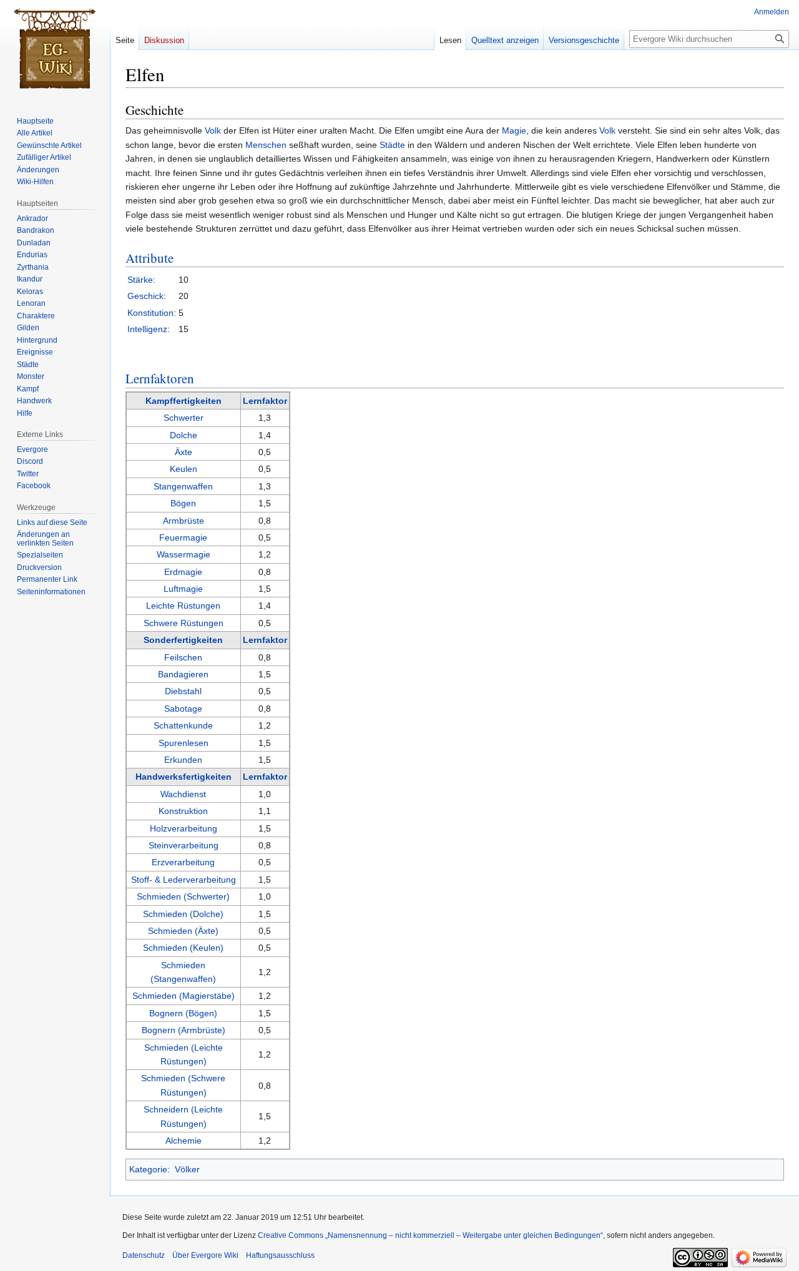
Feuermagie (183, 537)
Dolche (183, 435)
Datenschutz (143, 1255)
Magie (514, 130)
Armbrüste (183, 521)
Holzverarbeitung (183, 828)
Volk (213, 130)
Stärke (140, 280)
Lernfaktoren (159, 378)
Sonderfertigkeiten (183, 640)
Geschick (145, 296)
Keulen (183, 469)
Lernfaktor (265, 401)
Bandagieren (183, 674)
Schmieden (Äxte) (183, 931)
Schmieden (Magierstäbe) (183, 996)
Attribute (149, 258)
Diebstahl (183, 691)
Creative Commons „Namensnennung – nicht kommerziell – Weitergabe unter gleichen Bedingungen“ (430, 1235)
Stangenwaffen (183, 486)
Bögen (183, 503)
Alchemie (183, 1141)
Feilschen (183, 657)
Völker (187, 1169)
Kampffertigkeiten (183, 401)
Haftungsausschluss (280, 1255)
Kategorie (148, 1169)
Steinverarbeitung (183, 845)
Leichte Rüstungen (183, 606)
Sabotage (183, 709)
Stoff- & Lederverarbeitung (183, 880)
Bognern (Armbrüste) (183, 1030)
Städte (392, 145)
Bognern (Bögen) (183, 1013)
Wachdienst (183, 794)
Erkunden (183, 760)
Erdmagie (183, 572)
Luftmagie (183, 589)
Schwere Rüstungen (183, 623)
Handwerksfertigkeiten (183, 777)
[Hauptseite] (55, 50)
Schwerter (183, 418)
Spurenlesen (183, 743)
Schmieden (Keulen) (183, 948)
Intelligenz (147, 329)
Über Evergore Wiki (205, 1255)
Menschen (266, 145)
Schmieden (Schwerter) (183, 896)
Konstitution (150, 313)
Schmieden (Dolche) (183, 914)
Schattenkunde (183, 725)
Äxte (183, 452)
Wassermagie (183, 554)
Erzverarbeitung (183, 862)
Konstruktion (183, 811)
